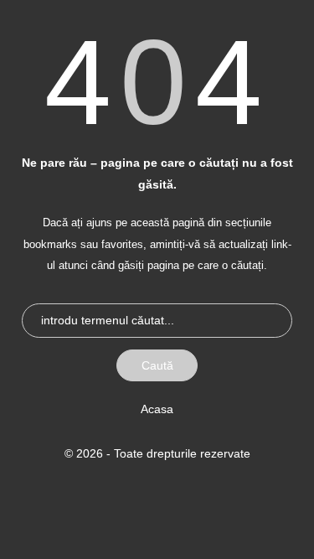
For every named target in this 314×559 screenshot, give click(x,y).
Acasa (157, 409)
